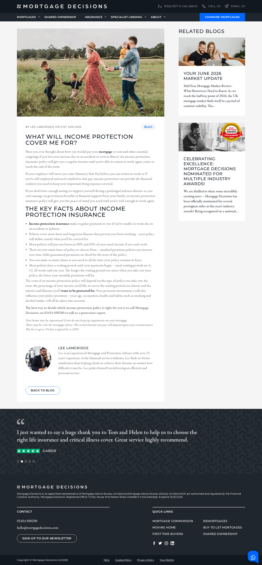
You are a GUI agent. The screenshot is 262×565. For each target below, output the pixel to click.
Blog (148, 127)
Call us (214, 6)
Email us (238, 6)
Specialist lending (126, 17)
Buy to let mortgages (222, 527)
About (156, 17)
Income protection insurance (49, 223)
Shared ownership (220, 534)
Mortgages (26, 17)
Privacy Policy (145, 560)
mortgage (105, 151)
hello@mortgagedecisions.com (37, 527)
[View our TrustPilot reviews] (28, 451)
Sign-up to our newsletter (46, 538)
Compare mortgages (222, 17)
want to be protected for (78, 290)
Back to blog (43, 390)
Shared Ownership (60, 17)
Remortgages (215, 521)
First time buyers (167, 534)
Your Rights (167, 560)
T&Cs (106, 560)
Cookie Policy (123, 560)
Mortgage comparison (172, 521)
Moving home (164, 527)
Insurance (93, 17)
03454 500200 (27, 521)
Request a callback (181, 6)
